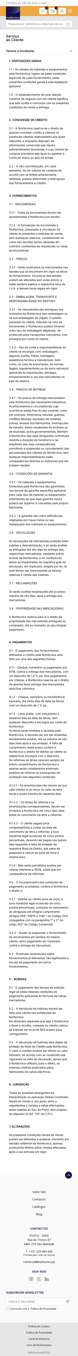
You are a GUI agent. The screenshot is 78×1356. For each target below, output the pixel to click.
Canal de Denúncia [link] (39, 1339)
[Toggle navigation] (70, 11)
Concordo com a (33, 1308)
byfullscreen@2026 (39, 1352)
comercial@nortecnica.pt (39, 1262)
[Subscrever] (67, 1301)
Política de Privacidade (43, 1308)
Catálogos (39, 1207)
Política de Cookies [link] (39, 1326)
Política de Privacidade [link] (39, 1332)
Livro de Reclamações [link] (39, 1345)
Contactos (39, 1199)
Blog (39, 1214)
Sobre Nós (39, 1192)
